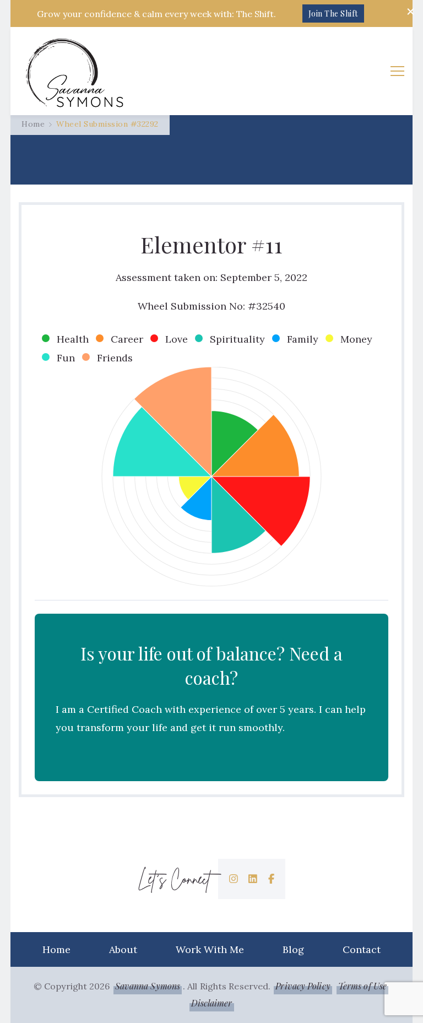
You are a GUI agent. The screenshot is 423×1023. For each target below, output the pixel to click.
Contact (362, 949)
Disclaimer (211, 1003)
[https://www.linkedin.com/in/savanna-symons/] (253, 879)
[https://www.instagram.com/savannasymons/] (233, 879)
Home (56, 949)
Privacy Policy (302, 986)
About (123, 949)
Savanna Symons (147, 986)
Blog (293, 949)
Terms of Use (362, 986)
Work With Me (210, 949)
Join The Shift (333, 13)
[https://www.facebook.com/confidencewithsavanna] (271, 879)
